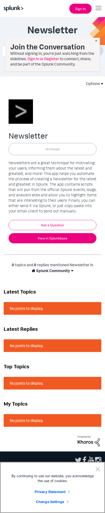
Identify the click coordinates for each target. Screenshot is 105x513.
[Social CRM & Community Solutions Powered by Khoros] (89, 440)
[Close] (97, 469)
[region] (52, 487)
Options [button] (91, 83)
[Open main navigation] (98, 8)
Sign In (80, 9)
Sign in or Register (43, 58)
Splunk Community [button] (52, 270)
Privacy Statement (50, 492)
